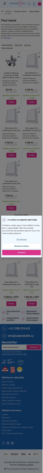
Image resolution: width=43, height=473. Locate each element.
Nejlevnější (18, 45)
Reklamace (6, 418)
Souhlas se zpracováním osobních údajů (17, 427)
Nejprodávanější (7, 48)
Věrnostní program (9, 397)
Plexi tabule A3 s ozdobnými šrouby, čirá (11, 283)
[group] (11, 283)
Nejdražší (27, 45)
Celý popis (7, 38)
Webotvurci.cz (33, 469)
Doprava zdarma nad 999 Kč (13, 319)
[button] (11, 297)
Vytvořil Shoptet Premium (16, 469)
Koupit (11, 102)
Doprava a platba (8, 385)
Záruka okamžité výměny (11, 401)
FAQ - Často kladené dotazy (12, 433)
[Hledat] (29, 4)
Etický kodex (6, 430)
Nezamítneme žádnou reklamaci (33, 312)
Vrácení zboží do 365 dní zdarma (32, 319)
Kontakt (5, 415)
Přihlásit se (34, 347)
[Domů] (3, 11)
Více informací (22, 239)
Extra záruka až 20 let (13, 312)
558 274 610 (19, 328)
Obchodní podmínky (9, 421)
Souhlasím (21, 252)
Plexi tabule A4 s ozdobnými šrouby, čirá (31, 284)
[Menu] (5, 3)
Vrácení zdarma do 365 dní (12, 388)
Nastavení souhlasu (21, 246)
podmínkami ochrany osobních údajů (14, 354)
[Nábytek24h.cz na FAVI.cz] (5, 371)
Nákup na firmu (8, 382)
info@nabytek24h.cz (21, 335)
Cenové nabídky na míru (11, 404)
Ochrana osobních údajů (11, 424)
